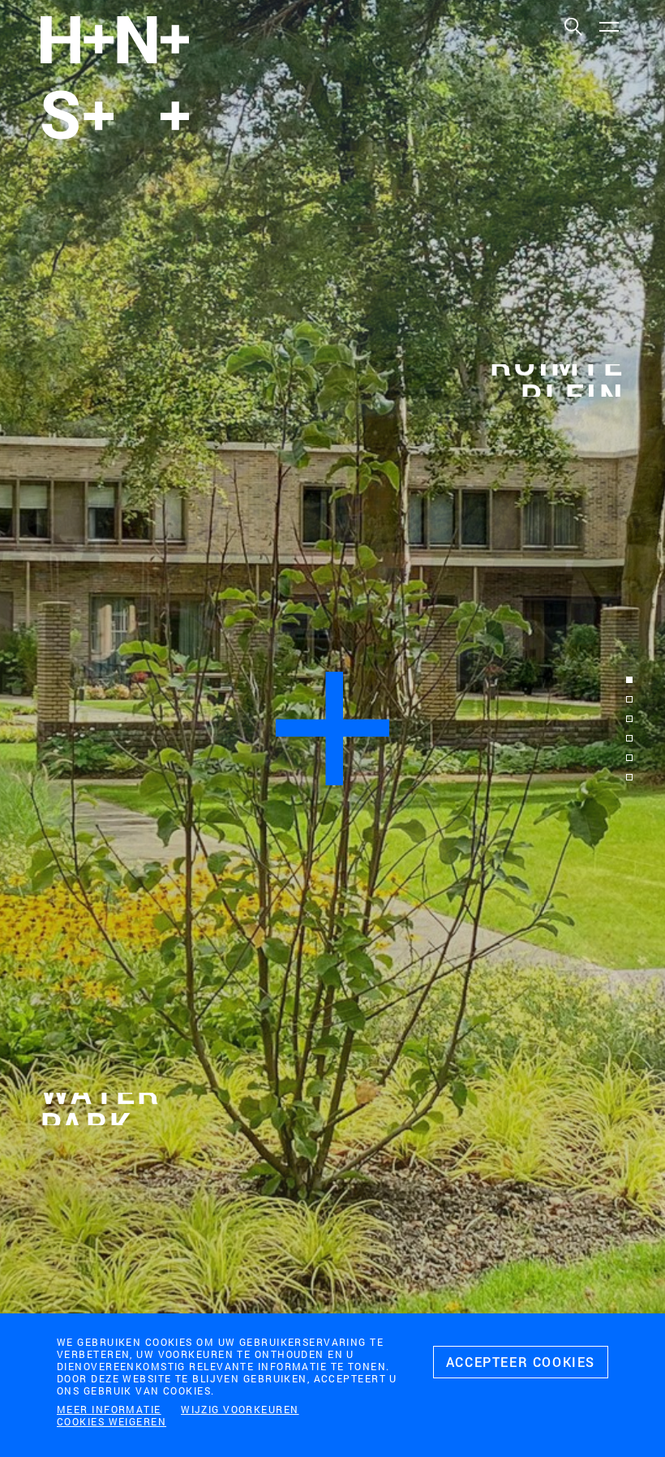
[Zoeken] (572, 26)
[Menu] (608, 26)
